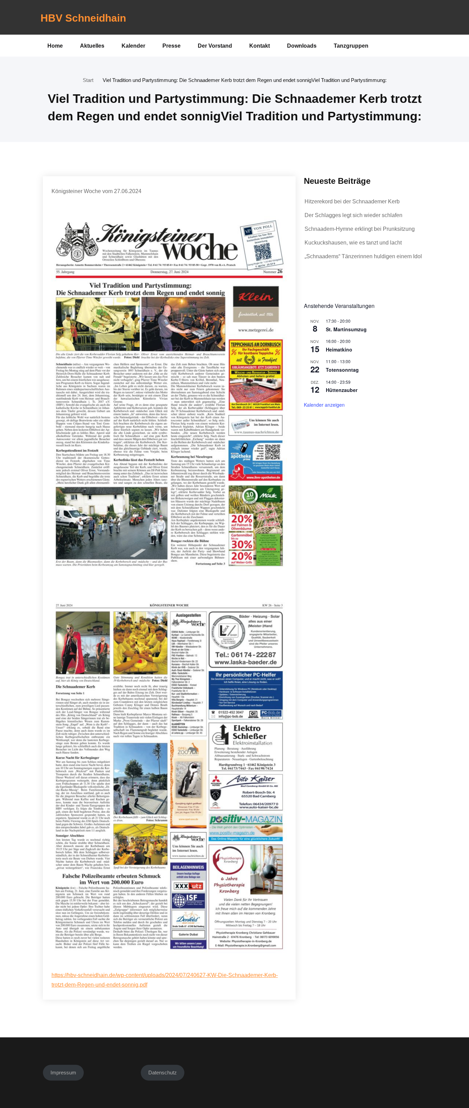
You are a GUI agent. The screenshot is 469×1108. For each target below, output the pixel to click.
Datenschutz (162, 1072)
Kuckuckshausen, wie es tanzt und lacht (353, 243)
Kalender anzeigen (324, 404)
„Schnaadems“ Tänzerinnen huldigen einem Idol (363, 256)
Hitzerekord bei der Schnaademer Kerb (352, 201)
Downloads (302, 46)
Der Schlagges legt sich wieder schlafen (353, 215)
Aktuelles (92, 46)
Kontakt (259, 46)
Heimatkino (339, 349)
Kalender (133, 46)
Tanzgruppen (351, 46)
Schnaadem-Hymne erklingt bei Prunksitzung (360, 229)
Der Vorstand (215, 46)
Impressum (63, 1072)
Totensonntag (342, 369)
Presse (171, 46)
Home (55, 46)
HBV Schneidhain (83, 18)
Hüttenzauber (341, 389)
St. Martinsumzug (346, 329)
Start (88, 80)
